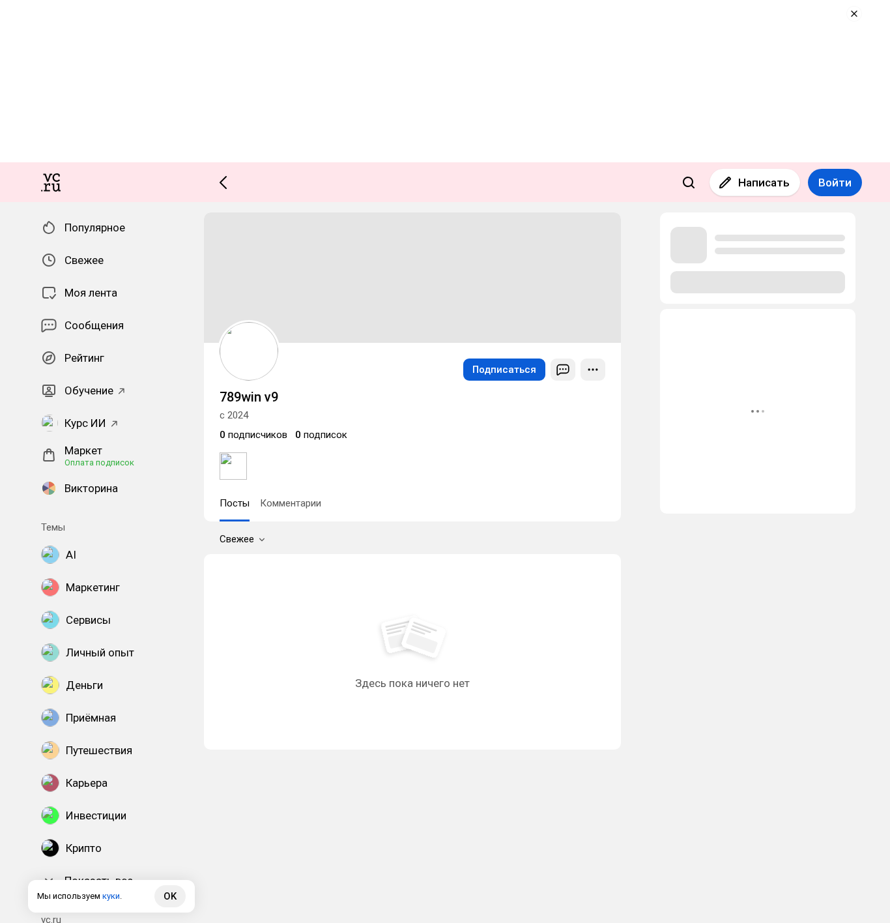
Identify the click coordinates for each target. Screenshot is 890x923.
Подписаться (504, 369)
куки (111, 896)
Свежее (237, 539)
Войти (835, 182)
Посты (235, 503)
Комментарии (290, 503)
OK (170, 896)
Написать (764, 182)
